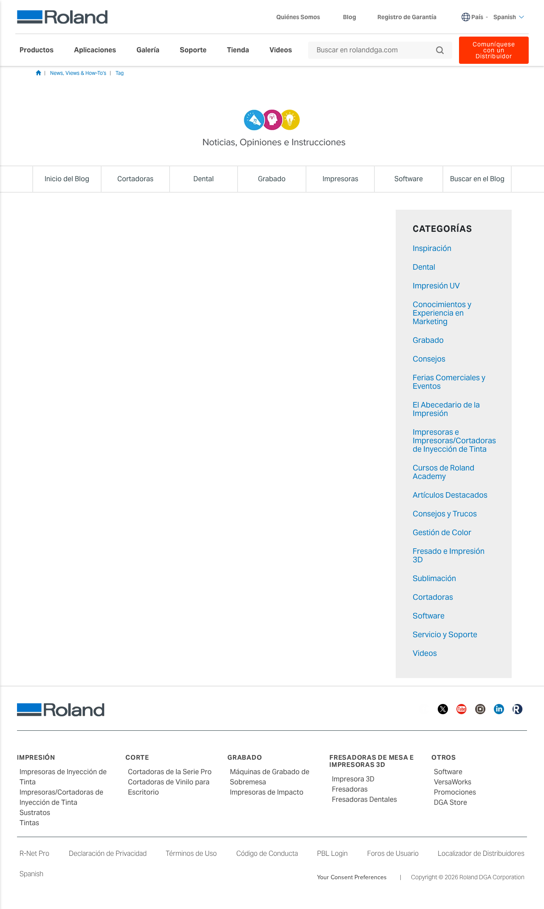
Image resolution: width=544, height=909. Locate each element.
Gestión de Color (442, 532)
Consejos (429, 359)
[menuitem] (40, 50)
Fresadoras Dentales (364, 799)
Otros (443, 757)
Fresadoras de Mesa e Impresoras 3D (371, 761)
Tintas (29, 822)
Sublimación (434, 578)
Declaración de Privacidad (108, 853)
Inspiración (432, 248)
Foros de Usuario (393, 853)
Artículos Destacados (450, 495)
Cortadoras (433, 597)
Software (429, 616)
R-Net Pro (34, 853)
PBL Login (332, 853)
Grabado (428, 340)
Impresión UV (436, 286)
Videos (425, 653)
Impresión (36, 757)
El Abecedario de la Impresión (446, 409)
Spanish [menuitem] (504, 17)
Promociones (455, 792)
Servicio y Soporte (445, 634)
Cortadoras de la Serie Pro (170, 771)
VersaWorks (452, 782)
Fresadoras (350, 789)
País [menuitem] (477, 17)
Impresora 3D (353, 779)
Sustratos (35, 812)
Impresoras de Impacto (266, 792)
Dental (424, 267)
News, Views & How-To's (78, 73)
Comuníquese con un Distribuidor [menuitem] (494, 50)
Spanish (31, 873)
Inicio (38, 72)
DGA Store (450, 802)
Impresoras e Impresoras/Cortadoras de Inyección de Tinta (454, 440)
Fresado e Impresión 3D (448, 555)
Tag (120, 73)
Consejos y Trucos (445, 514)
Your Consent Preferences (352, 877)
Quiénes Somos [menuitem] (298, 17)
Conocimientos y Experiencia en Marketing (442, 312)
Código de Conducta (267, 853)
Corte (137, 757)
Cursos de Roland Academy (443, 472)
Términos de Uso (191, 853)
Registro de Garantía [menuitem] (406, 17)
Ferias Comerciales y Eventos (449, 382)
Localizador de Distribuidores (481, 853)
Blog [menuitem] (349, 17)
